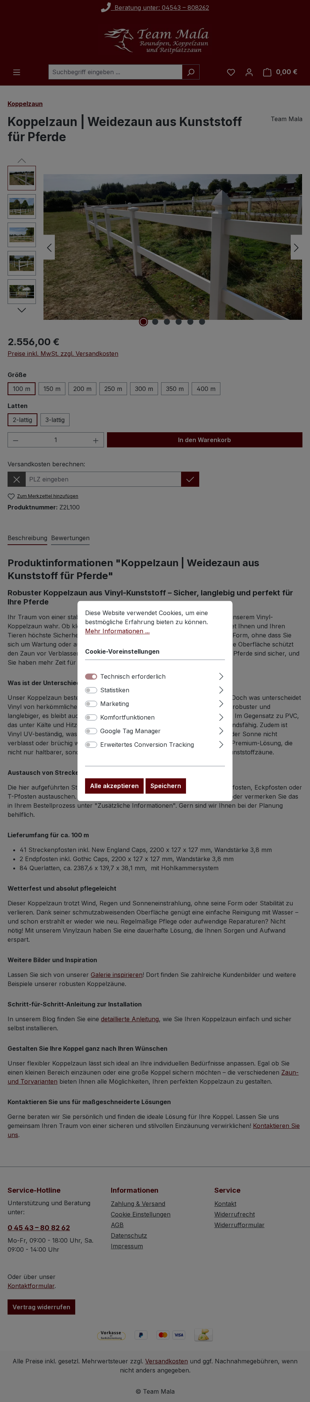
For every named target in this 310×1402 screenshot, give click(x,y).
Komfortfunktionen (127, 717)
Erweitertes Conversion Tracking (147, 745)
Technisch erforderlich (133, 677)
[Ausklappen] (221, 675)
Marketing (114, 704)
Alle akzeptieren (114, 786)
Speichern (165, 786)
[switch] (91, 690)
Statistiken (114, 690)
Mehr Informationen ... (117, 631)
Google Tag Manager (130, 731)
